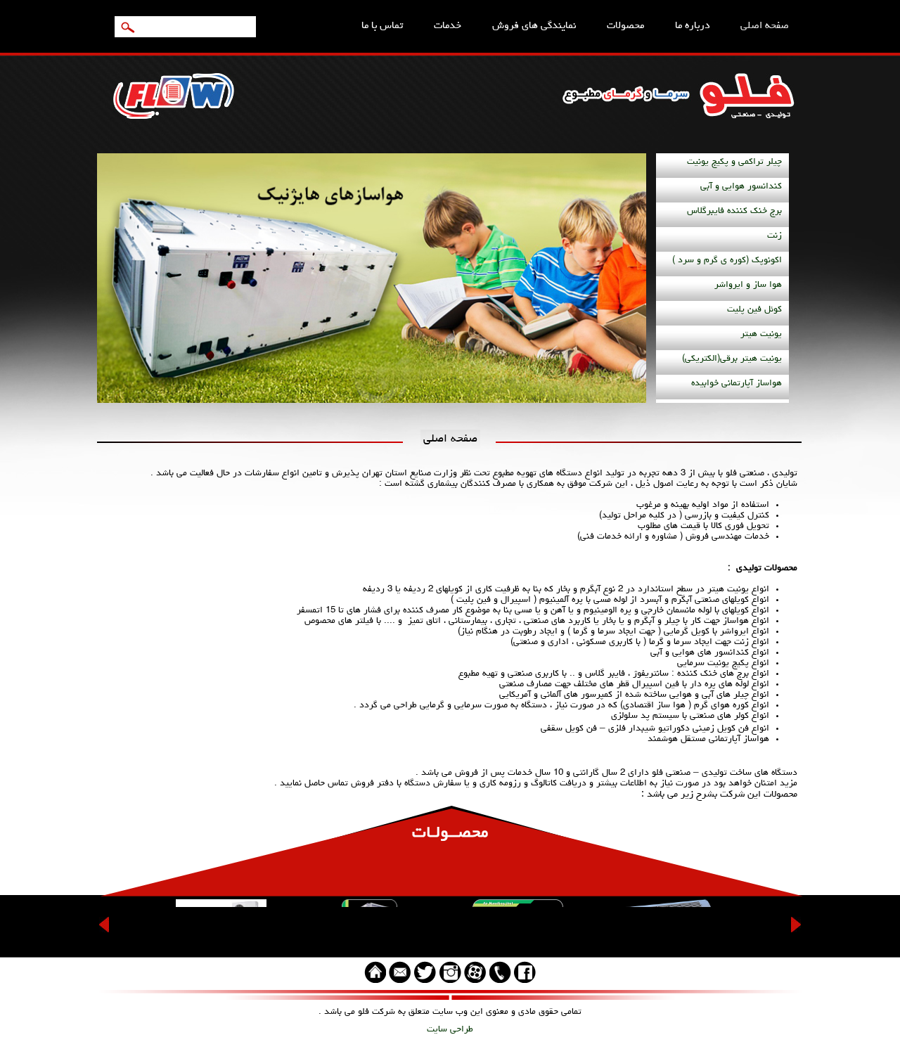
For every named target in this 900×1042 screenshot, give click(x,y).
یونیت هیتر (761, 334)
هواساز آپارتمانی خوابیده (736, 383)
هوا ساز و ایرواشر (748, 285)
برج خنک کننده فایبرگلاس (734, 211)
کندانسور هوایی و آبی (741, 186)
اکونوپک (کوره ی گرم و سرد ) (727, 260)
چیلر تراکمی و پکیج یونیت (734, 162)
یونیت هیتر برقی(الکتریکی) (732, 359)
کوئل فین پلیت (754, 309)
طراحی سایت (450, 1029)
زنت (774, 236)
